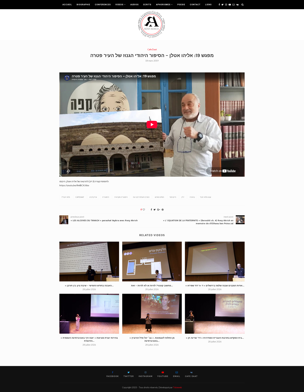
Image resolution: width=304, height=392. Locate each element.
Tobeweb (177, 387)
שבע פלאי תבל (205, 197)
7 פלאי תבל (65, 197)
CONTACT (195, 4)
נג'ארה (192, 197)
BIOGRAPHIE (83, 4)
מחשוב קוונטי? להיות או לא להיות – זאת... (152, 285)
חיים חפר (172, 197)
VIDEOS (119, 4)
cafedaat (79, 197)
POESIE (181, 4)
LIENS (208, 4)
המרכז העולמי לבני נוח (141, 197)
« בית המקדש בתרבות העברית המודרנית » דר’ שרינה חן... (215, 338)
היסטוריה (105, 197)
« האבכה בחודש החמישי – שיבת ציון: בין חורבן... (89, 285)
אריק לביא (93, 197)
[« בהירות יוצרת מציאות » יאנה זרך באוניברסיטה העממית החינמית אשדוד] (89, 314)
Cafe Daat (152, 49)
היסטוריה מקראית (121, 197)
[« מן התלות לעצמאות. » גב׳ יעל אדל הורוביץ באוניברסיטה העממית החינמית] (152, 314)
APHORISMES (163, 4)
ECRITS (147, 4)
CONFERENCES (103, 4)
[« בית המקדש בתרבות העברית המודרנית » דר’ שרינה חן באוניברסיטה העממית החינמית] (215, 314)
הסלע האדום (159, 197)
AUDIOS (134, 4)
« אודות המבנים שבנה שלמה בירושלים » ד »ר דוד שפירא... (214, 285)
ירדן (182, 197)
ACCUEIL (67, 4)
